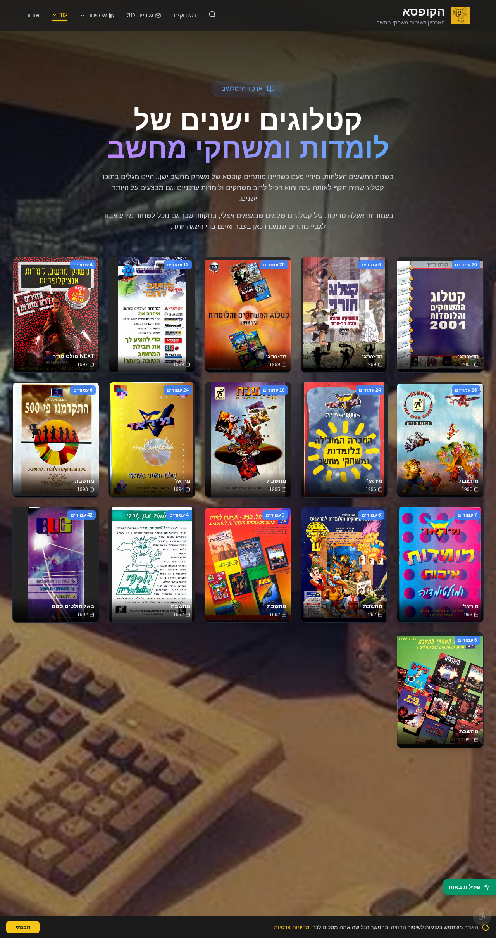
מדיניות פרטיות (292, 927)
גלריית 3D (140, 15)
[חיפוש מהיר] (212, 14)
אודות (32, 15)
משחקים (185, 15)
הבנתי (23, 927)
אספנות (97, 15)
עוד (63, 14)
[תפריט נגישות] (482, 916)
